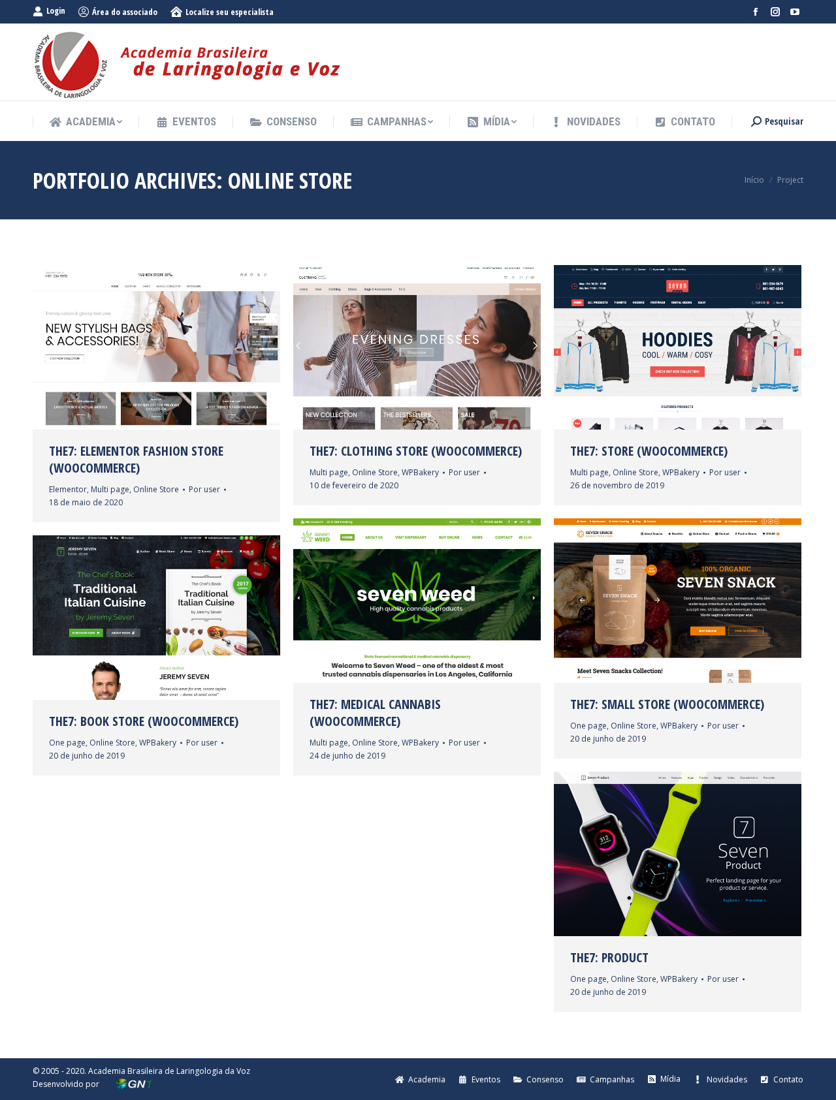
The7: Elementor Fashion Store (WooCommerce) (136, 460)
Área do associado (124, 12)
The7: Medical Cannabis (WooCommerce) (375, 713)
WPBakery (420, 472)
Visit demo (121, 347)
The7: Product (609, 957)
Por (204, 489)
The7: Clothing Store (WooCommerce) (416, 451)
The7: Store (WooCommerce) (649, 451)
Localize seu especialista (229, 12)
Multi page (110, 489)
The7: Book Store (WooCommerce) (143, 721)
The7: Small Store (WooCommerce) (667, 704)
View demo (642, 347)
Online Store (156, 489)
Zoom (156, 347)
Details (192, 347)
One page (588, 725)
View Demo (382, 347)
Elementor (68, 489)
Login (55, 10)
